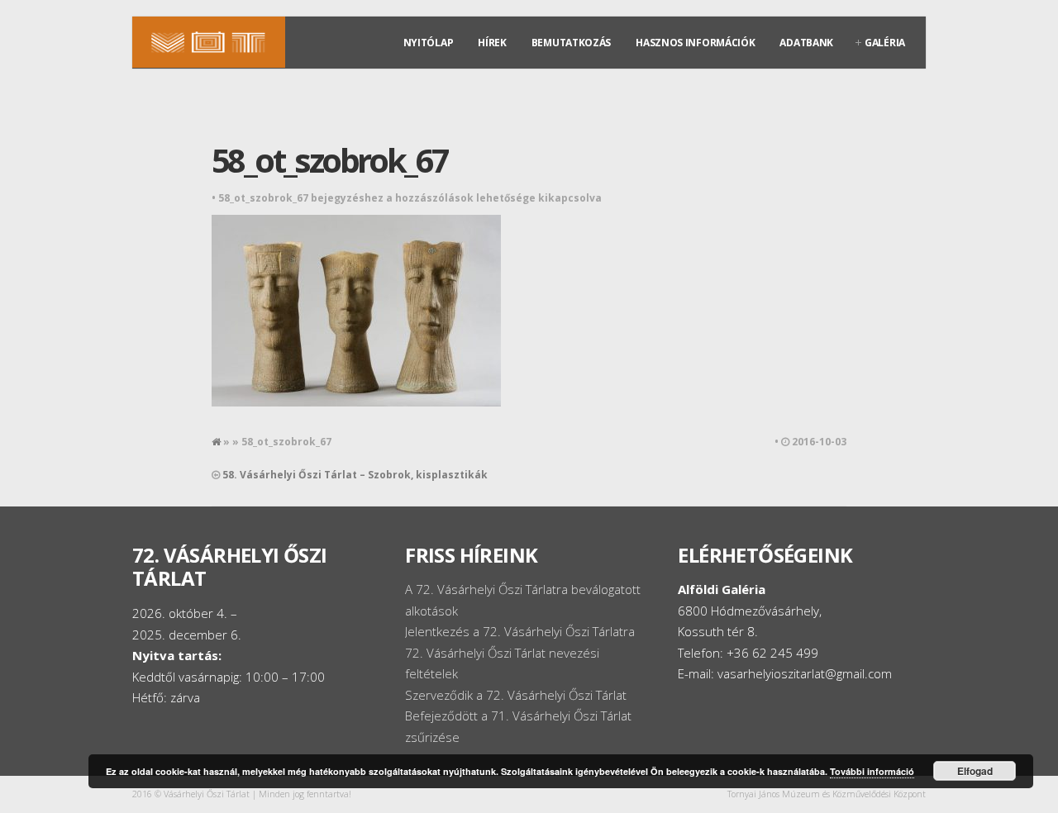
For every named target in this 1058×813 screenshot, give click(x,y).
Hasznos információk (695, 43)
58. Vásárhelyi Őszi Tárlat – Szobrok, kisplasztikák (355, 475)
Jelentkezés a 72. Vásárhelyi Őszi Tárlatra (520, 631)
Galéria (885, 43)
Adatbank (806, 43)
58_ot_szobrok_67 (329, 160)
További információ (872, 771)
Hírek (492, 43)
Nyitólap (428, 43)
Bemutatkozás (571, 43)
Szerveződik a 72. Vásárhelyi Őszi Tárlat (516, 695)
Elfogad (975, 770)
